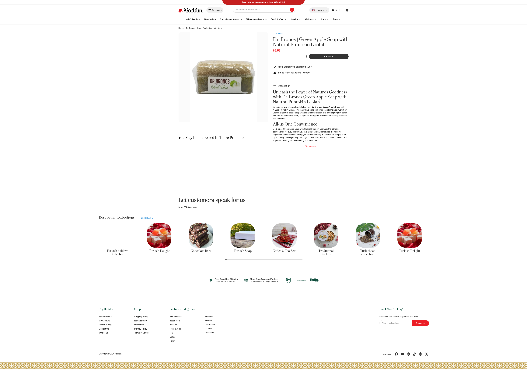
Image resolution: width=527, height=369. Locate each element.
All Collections (193, 19)
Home (181, 28)
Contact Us (104, 329)
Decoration (210, 324)
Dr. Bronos (278, 33)
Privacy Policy (140, 329)
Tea (171, 333)
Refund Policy (140, 321)
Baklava (173, 325)
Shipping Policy (141, 316)
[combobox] (264, 10)
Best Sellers (210, 19)
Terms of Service (141, 333)
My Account (104, 321)
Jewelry (208, 328)
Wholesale (103, 333)
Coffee (172, 337)
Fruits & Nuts (175, 329)
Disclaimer (139, 325)
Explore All (146, 218)
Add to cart (328, 56)
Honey (172, 341)
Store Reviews (105, 316)
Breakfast (209, 316)
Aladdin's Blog (105, 325)
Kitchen (208, 320)
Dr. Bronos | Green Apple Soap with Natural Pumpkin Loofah (205, 28)
